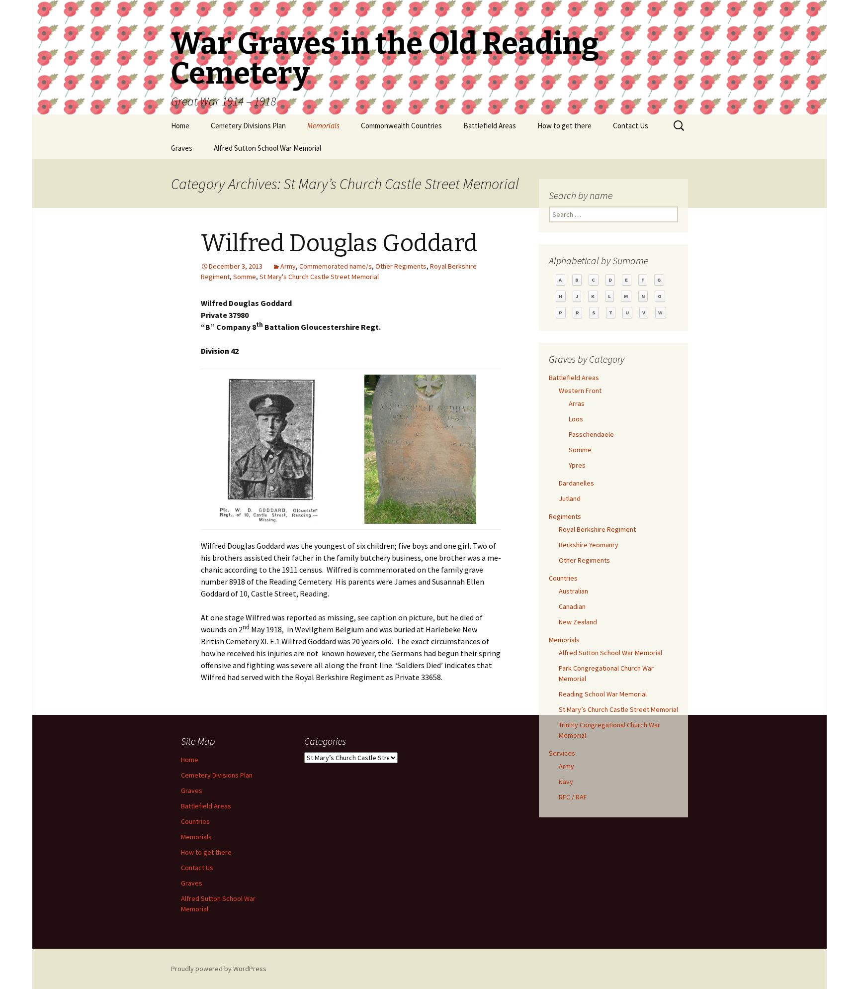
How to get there (564, 125)
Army (288, 266)
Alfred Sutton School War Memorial (267, 148)
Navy (566, 781)
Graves (181, 148)
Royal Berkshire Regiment (597, 529)
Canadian (572, 606)
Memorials (323, 125)
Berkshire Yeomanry (588, 544)
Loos (576, 418)
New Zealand (578, 621)
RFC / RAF (573, 796)
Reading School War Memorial (603, 694)
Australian (573, 591)
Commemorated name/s (335, 266)
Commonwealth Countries (401, 125)
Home (180, 125)
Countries (563, 578)
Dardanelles (576, 483)
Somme (244, 276)
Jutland (570, 498)
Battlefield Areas (489, 125)
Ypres (577, 465)
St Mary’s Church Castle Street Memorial (618, 709)
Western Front (580, 390)
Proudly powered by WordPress (218, 968)
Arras (577, 403)
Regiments (565, 516)
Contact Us (630, 125)
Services (562, 753)
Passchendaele (591, 434)
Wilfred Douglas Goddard (339, 243)
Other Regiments (401, 266)
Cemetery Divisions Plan (248, 125)
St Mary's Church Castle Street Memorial (319, 276)
